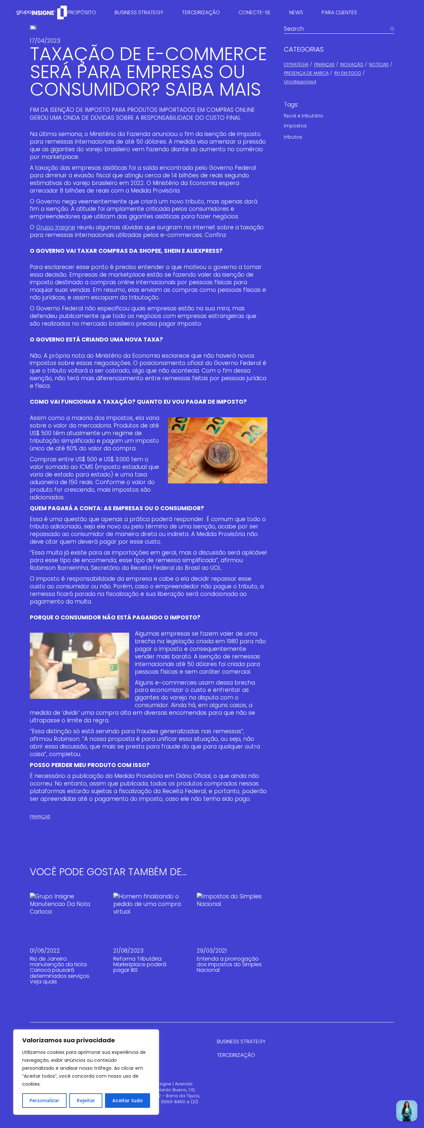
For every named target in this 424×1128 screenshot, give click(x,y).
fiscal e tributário (303, 116)
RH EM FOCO (347, 73)
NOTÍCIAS (379, 64)
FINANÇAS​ (40, 816)
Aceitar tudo (127, 1100)
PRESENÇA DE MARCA (306, 73)
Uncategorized (300, 81)
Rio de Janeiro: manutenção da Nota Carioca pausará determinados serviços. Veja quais (60, 970)
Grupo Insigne (55, 227)
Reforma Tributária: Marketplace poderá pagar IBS (139, 964)
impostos (295, 125)
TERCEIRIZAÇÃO (236, 1055)
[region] (86, 1072)
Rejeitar (86, 1100)
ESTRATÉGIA (296, 64)
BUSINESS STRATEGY (241, 1041)
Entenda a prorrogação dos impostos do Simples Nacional (229, 964)
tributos (293, 137)
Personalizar (44, 1100)
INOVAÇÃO (351, 64)
